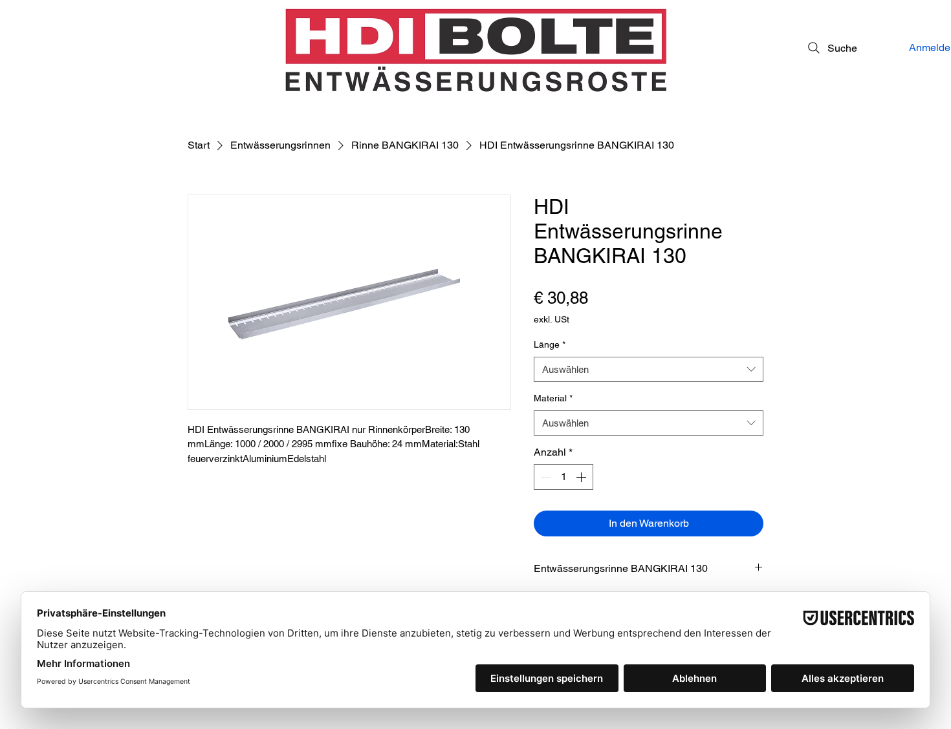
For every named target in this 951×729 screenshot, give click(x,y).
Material (553, 398)
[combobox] (648, 369)
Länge (549, 344)
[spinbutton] (563, 477)
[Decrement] (545, 477)
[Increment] (582, 477)
